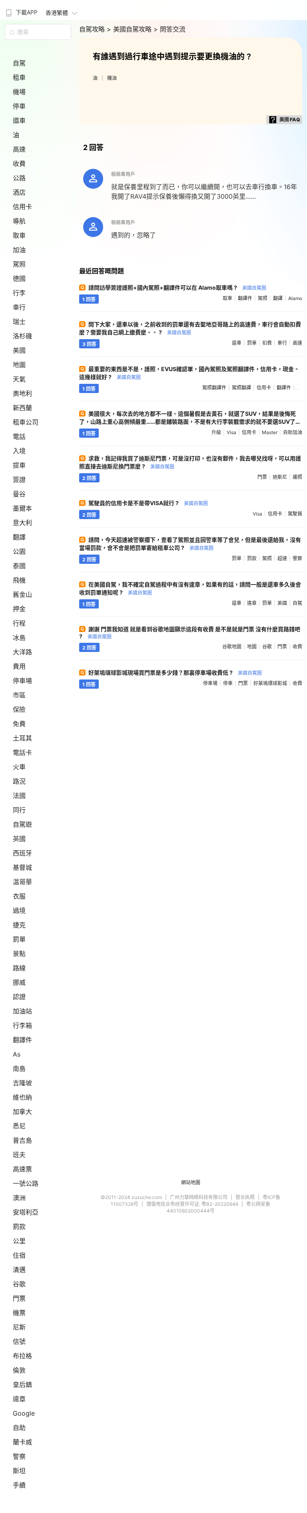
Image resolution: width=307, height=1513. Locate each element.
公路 (19, 178)
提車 (19, 465)
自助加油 (292, 432)
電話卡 (22, 752)
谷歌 (19, 1284)
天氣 (19, 379)
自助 (19, 1428)
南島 (19, 1069)
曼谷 (19, 494)
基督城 (22, 867)
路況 (19, 781)
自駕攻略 (93, 29)
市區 (19, 695)
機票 (19, 1313)
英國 (19, 839)
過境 (19, 911)
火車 (19, 767)
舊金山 (22, 594)
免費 (19, 724)
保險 (19, 709)
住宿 (19, 1255)
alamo (295, 298)
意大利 (22, 523)
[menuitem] (21, 10)
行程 (19, 623)
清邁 (19, 1270)
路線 (19, 968)
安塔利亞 (25, 1212)
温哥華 (22, 882)
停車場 (22, 681)
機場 (19, 92)
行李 (19, 293)
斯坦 (19, 1471)
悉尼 (19, 1126)
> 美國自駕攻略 (130, 29)
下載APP (27, 12)
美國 (19, 350)
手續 (19, 1485)
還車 (19, 120)
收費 (19, 164)
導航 (19, 221)
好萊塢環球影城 (270, 683)
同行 (19, 810)
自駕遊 (22, 824)
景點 (19, 954)
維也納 (22, 1097)
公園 (19, 551)
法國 (19, 796)
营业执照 (245, 1197)
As (16, 1054)
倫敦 (19, 1370)
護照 (297, 477)
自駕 (19, 63)
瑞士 (19, 322)
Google (24, 1413)
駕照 (19, 264)
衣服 (19, 896)
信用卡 (22, 207)
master (269, 432)
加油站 (22, 1011)
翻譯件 (22, 1040)
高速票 (22, 1169)
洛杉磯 (22, 336)
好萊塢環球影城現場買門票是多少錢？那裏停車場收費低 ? (175, 672)
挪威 (19, 982)
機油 (112, 78)
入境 (19, 451)
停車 (19, 106)
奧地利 (22, 393)
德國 (19, 278)
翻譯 (19, 537)
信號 (19, 1341)
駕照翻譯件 (214, 388)
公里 (19, 1241)
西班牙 (22, 853)
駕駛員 (295, 514)
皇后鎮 (22, 1385)
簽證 (19, 480)
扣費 (267, 343)
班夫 (19, 1155)
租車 (19, 77)
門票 (19, 1298)
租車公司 (25, 422)
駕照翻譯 (241, 388)
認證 (19, 997)
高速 (19, 149)
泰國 (19, 566)
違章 (19, 1399)
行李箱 (22, 1025)
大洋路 (22, 652)
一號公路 (25, 1183)
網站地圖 (190, 1182)
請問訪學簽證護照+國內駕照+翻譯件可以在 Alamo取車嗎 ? (177, 287)
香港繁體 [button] (57, 12)
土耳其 (22, 738)
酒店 (19, 192)
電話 (19, 436)
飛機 (19, 580)
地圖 (19, 365)
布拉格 (22, 1356)
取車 (19, 235)
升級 (216, 432)
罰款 (19, 1227)
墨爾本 (22, 508)
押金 (19, 609)
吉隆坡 (22, 1083)
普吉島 (22, 1140)
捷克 (19, 925)
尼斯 (19, 1327)
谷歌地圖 (231, 647)
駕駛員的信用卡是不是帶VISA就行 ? (148, 503)
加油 (19, 250)
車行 (19, 307)
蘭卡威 (22, 1442)
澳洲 (19, 1198)
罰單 (19, 939)
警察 (19, 1456)
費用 (19, 666)
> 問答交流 (169, 29)
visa (231, 432)
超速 (282, 558)
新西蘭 (22, 408)
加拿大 (22, 1112)
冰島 (19, 638)
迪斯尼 (280, 477)
